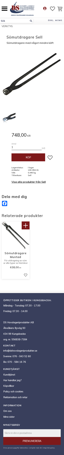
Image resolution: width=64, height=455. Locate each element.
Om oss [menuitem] (7, 411)
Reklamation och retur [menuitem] (15, 397)
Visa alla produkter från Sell (28, 181)
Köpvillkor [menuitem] (8, 385)
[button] (4, 9)
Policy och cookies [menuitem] (13, 391)
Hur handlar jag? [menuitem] (12, 380)
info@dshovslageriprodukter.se (20, 350)
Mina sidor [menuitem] (9, 416)
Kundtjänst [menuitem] (9, 374)
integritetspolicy (49, 448)
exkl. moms (55, 20)
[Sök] (31, 21)
